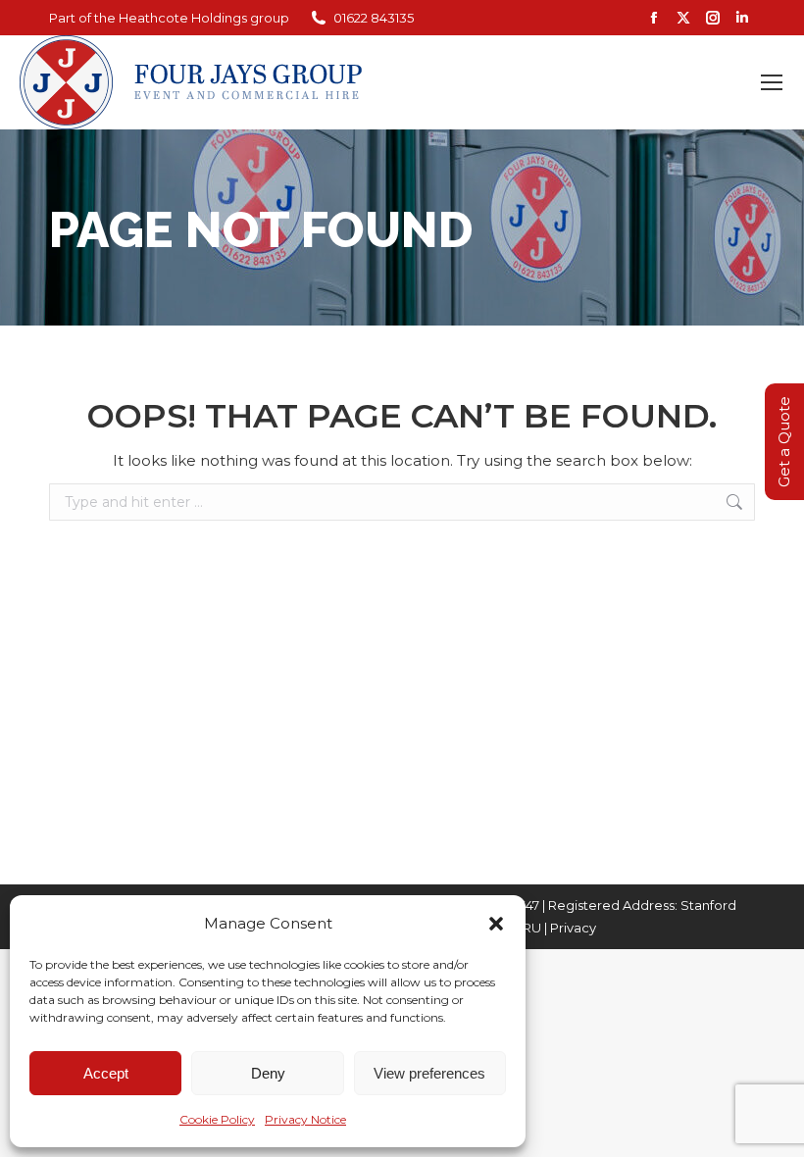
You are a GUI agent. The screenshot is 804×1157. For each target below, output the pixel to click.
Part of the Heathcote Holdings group (169, 17)
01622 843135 (373, 17)
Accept (105, 1073)
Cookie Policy (217, 1119)
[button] (496, 923)
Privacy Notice (305, 1119)
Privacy (573, 927)
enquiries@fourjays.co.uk (659, 82)
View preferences (429, 1073)
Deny (268, 1073)
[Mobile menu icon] (771, 82)
